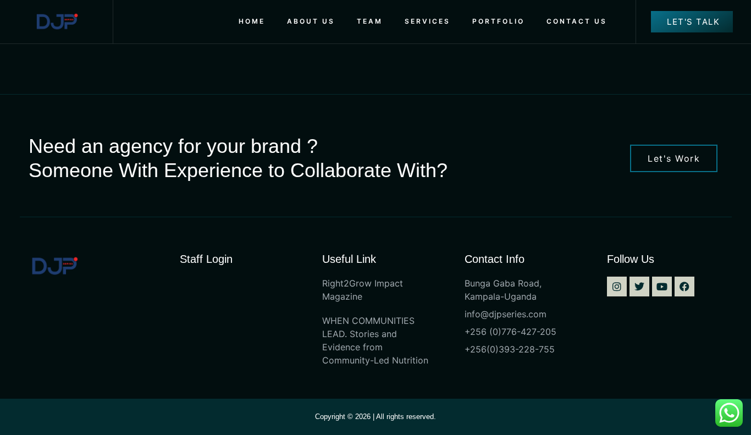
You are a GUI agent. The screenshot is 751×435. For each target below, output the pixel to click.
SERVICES (427, 21)
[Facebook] (684, 286)
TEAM (370, 21)
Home (252, 21)
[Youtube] (662, 286)
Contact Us (576, 21)
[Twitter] (639, 286)
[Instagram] (617, 286)
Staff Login (206, 259)
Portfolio (498, 21)
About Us (311, 21)
